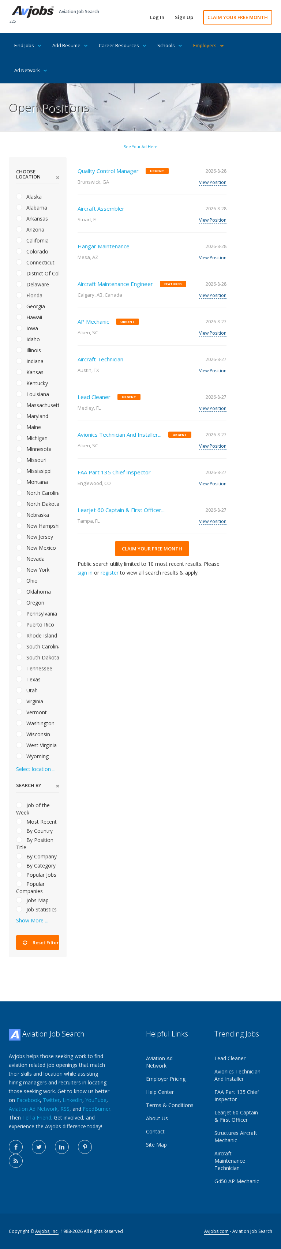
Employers (205, 45)
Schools (166, 45)
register (110, 572)
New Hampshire (42, 525)
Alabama (36, 207)
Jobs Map (37, 900)
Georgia (35, 306)
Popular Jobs (40, 874)
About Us (157, 1118)
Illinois (33, 350)
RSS (65, 1108)
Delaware (37, 284)
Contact (155, 1131)
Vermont (36, 712)
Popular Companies (30, 887)
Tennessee (38, 668)
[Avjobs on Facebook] (16, 1147)
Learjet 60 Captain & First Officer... (121, 509)
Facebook (28, 1099)
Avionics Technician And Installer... (119, 434)
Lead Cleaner (94, 396)
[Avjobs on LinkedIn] (62, 1147)
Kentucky (36, 383)
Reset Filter (45, 942)
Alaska (33, 196)
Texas (33, 679)
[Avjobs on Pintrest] (85, 1147)
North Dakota (42, 503)
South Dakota (42, 657)
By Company (41, 856)
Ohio (31, 580)
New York (37, 569)
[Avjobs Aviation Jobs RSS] (16, 1161)
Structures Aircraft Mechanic (235, 1136)
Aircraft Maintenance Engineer (115, 283)
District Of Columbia (42, 273)
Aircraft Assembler (101, 208)
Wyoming (37, 756)
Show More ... (32, 920)
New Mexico (40, 547)
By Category (40, 865)
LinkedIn (72, 1099)
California (37, 240)
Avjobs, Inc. (47, 1231)
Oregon (34, 602)
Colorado (36, 251)
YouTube (95, 1099)
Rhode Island (41, 635)
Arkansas (36, 218)
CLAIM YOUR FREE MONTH (237, 17)
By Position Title (34, 843)
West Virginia (41, 745)
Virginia (34, 701)
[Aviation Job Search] (33, 11)
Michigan (36, 437)
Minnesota (38, 448)
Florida (33, 295)
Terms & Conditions (170, 1105)
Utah (31, 690)
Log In (157, 17)
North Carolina (42, 492)
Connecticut (40, 262)
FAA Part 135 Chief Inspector (114, 472)
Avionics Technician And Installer (237, 1075)
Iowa (31, 328)
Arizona (34, 229)
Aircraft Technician (100, 359)
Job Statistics (41, 909)
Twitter (51, 1099)
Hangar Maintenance (104, 246)
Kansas (34, 372)
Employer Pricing (166, 1078)
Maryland (36, 416)
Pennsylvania (41, 613)
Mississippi (38, 470)
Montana (36, 481)
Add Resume (66, 45)
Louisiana (37, 394)
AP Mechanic (93, 321)
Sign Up (184, 17)
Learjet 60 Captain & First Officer (236, 1116)
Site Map (156, 1144)
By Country (39, 830)
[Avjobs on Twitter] (39, 1147)
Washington (40, 723)
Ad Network (27, 70)
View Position (212, 182)
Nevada (35, 558)
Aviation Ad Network (33, 1108)
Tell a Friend (36, 1117)
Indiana (34, 361)
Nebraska (37, 514)
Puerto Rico (39, 624)
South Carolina (42, 646)
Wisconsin (37, 734)
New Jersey (39, 536)
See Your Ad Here (140, 146)
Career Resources (119, 45)
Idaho (32, 339)
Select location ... (36, 768)
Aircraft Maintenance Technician (229, 1160)
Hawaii (33, 317)
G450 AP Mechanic (236, 1181)
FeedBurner (96, 1108)
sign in (85, 572)
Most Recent (41, 821)
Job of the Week (33, 809)
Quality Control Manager (108, 170)
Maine (33, 427)
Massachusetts (42, 405)
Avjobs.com (216, 1231)
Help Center (160, 1091)
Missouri (35, 459)
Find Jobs (24, 45)
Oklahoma (38, 591)
